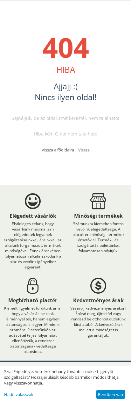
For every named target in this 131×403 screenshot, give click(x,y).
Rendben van (110, 394)
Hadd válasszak (18, 394)
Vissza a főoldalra (58, 150)
